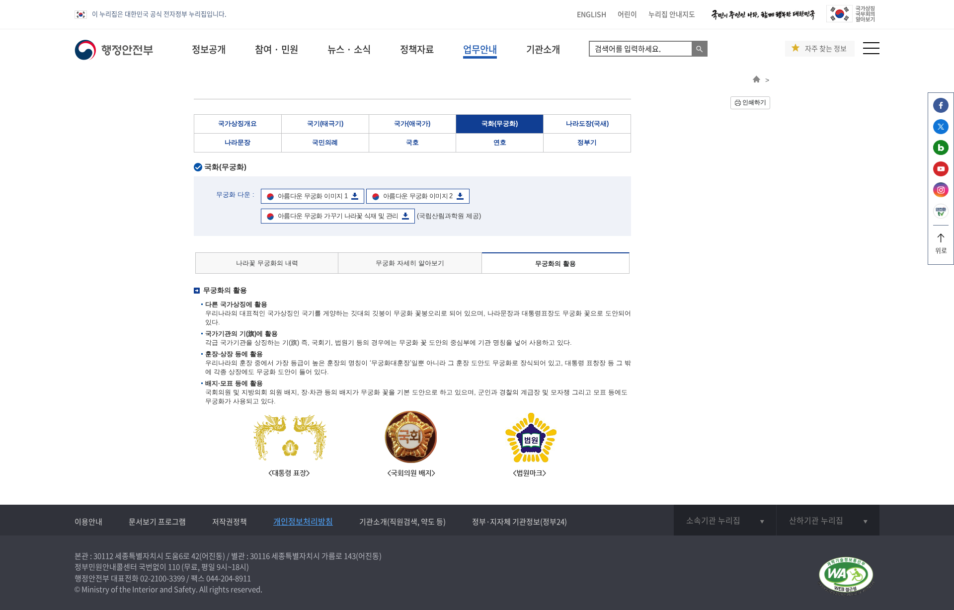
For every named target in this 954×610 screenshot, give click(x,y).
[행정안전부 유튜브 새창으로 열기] (941, 173)
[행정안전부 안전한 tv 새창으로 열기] (941, 216)
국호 (412, 142)
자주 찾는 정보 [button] (826, 48)
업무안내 (480, 49)
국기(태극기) (325, 123)
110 (173, 566)
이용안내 (88, 521)
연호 (499, 142)
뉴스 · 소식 (349, 49)
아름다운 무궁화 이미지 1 (312, 196)
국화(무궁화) (499, 123)
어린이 (627, 14)
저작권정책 (229, 521)
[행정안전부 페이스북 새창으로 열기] (941, 110)
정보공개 (209, 49)
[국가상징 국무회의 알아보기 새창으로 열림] (850, 19)
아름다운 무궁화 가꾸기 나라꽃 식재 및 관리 (338, 216)
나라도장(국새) (587, 123)
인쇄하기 (754, 102)
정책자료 (417, 49)
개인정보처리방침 (303, 521)
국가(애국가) (412, 123)
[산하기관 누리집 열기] (828, 520)
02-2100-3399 (162, 578)
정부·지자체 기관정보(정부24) (519, 521)
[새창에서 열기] (845, 577)
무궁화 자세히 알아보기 (410, 263)
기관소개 (543, 49)
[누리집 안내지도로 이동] (871, 51)
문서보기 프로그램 (157, 521)
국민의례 (325, 142)
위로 (941, 250)
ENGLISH (591, 14)
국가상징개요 (237, 123)
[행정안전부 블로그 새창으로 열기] (941, 152)
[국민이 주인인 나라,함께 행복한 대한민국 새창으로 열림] (763, 19)
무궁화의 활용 (555, 263)
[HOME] (756, 80)
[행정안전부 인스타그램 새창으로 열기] (941, 194)
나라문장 (237, 142)
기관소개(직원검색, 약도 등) (402, 521)
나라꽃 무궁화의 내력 (267, 263)
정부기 (587, 142)
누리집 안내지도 (671, 14)
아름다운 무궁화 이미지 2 (418, 196)
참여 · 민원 (276, 49)
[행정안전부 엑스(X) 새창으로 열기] (941, 131)
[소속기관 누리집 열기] (725, 520)
